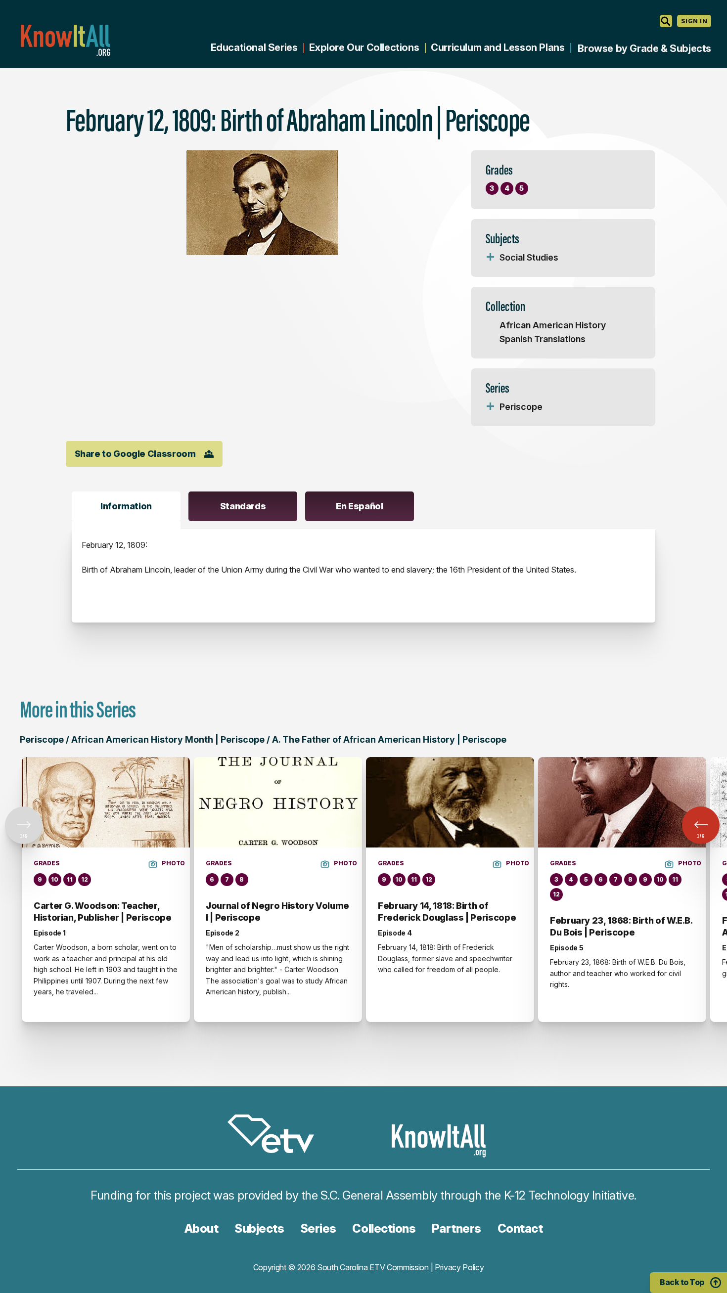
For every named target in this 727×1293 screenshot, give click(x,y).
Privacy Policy (459, 1267)
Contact (520, 1228)
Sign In (694, 21)
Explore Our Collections (364, 47)
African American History (553, 325)
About (201, 1228)
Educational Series (254, 47)
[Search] (666, 21)
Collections (383, 1228)
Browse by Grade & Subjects (644, 48)
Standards (243, 506)
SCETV (276, 1136)
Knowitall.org (65, 40)
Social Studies (529, 257)
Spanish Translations (543, 339)
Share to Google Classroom (135, 453)
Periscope (521, 406)
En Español (359, 506)
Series (318, 1228)
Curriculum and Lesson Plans (497, 47)
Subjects (259, 1228)
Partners (456, 1228)
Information (126, 506)
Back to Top (682, 1282)
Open (491, 258)
